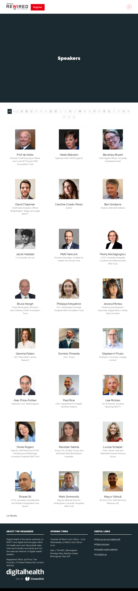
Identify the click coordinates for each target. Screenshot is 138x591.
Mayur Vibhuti (113, 496)
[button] (38, 7)
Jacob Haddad (25, 254)
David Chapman (25, 204)
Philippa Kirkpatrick (69, 303)
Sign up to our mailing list (108, 539)
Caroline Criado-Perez (69, 204)
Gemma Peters (25, 353)
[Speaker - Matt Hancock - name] (68, 247)
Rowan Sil (25, 496)
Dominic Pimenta (69, 353)
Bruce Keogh (25, 303)
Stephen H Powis (113, 353)
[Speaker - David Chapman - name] (25, 197)
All (9, 111)
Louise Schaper (113, 447)
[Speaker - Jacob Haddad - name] (25, 247)
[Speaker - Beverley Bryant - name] (112, 147)
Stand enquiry (102, 544)
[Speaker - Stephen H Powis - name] (112, 345)
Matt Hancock (69, 254)
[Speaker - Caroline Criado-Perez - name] (68, 197)
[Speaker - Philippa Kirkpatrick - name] (68, 296)
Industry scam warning (107, 549)
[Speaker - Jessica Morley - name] (112, 296)
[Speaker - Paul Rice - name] (68, 392)
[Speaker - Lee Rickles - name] (112, 392)
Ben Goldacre (112, 204)
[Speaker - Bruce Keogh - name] (25, 296)
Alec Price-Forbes (25, 400)
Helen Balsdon (69, 154)
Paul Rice (69, 400)
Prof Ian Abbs (25, 154)
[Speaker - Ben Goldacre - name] (112, 197)
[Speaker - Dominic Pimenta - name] (68, 345)
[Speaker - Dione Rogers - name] (25, 439)
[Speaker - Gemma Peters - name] (25, 345)
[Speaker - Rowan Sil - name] (25, 489)
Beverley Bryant (113, 154)
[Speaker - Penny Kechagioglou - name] (112, 247)
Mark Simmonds (69, 496)
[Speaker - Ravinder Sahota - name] (68, 439)
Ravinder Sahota (69, 447)
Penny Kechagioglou (113, 254)
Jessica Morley (113, 303)
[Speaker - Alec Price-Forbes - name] (25, 392)
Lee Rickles (113, 400)
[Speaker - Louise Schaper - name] (112, 439)
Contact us (101, 554)
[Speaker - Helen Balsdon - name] (68, 147)
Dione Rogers (25, 447)
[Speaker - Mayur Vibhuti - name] (112, 489)
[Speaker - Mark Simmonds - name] (68, 489)
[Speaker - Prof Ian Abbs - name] (25, 147)
